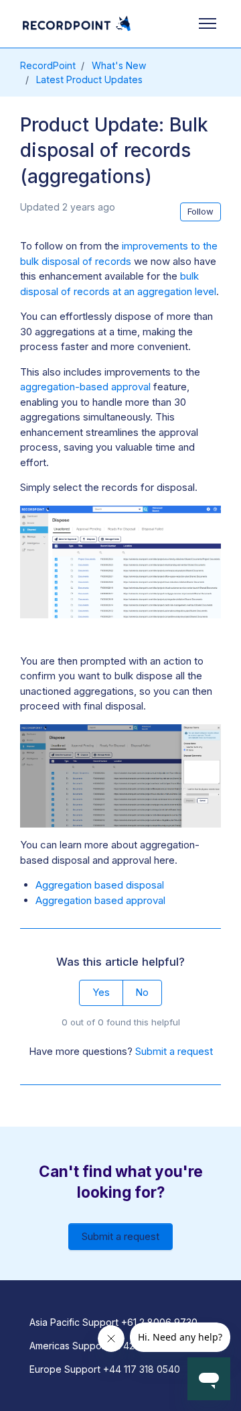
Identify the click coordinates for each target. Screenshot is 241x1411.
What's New (119, 65)
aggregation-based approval (85, 386)
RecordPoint (48, 65)
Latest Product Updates (89, 79)
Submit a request (174, 1051)
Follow (200, 211)
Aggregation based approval (100, 900)
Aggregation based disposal (99, 885)
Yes (101, 992)
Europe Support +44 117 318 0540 (104, 1369)
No (142, 992)
